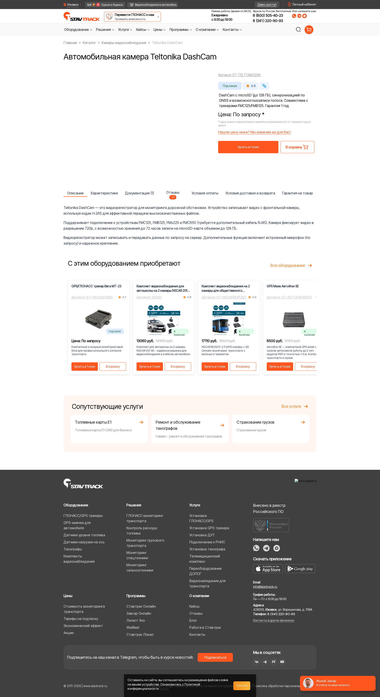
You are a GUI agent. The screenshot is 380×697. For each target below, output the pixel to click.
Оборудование (76, 505)
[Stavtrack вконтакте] (256, 661)
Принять (242, 686)
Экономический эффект (83, 625)
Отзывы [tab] (172, 193)
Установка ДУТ (202, 535)
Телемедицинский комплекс (204, 559)
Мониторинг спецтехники (137, 555)
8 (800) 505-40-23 (268, 15)
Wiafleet (132, 627)
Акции (69, 633)
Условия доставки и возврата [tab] (250, 193)
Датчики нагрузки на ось (84, 542)
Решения (133, 505)
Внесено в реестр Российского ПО (269, 508)
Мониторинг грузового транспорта (145, 543)
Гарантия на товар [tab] (297, 193)
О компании (199, 596)
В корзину (113, 366)
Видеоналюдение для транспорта (207, 583)
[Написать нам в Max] (276, 548)
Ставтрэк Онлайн (141, 606)
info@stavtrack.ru (265, 586)
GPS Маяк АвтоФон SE (283, 286)
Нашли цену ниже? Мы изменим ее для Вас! (254, 132)
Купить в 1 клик (248, 147)
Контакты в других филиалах (273, 620)
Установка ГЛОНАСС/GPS (201, 518)
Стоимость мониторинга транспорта (84, 609)
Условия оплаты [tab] (205, 193)
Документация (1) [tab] (139, 193)
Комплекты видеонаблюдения (79, 559)
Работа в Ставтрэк (205, 627)
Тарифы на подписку (81, 618)
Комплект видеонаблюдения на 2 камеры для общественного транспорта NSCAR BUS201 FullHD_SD (228, 288)
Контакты (197, 634)
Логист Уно (135, 620)
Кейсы (194, 606)
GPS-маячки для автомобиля (77, 525)
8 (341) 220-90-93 (268, 20)
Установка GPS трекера (209, 528)
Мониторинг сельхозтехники (139, 567)
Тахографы (73, 549)
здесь (163, 688)
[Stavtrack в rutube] (273, 661)
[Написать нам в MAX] (304, 16)
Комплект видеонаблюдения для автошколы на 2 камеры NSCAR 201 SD (162, 288)
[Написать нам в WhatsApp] (294, 16)
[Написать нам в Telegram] (299, 16)
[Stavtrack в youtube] (282, 661)
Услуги (194, 505)
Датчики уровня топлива (84, 535)
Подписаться (215, 657)
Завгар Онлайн (138, 613)
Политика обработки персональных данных (284, 686)
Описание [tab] (75, 193)
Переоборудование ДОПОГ (205, 571)
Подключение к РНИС (207, 542)
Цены (68, 596)
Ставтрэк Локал (139, 634)
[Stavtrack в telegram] (265, 661)
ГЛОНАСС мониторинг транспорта (144, 518)
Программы (135, 596)
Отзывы (196, 613)
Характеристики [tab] (104, 193)
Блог (193, 620)
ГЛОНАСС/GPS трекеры (83, 515)
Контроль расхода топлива (141, 530)
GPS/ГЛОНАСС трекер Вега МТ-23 (96, 286)
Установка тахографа (207, 549)
